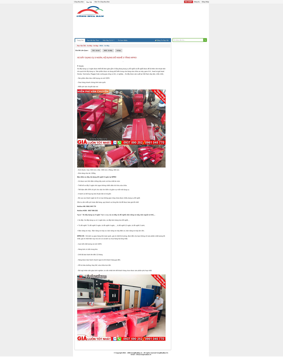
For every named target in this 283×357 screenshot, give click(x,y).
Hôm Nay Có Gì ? (108, 40)
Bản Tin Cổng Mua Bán (102, 2)
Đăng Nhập (205, 2)
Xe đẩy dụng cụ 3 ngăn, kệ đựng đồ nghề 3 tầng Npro (107, 57)
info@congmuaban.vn (143, 354)
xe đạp (119, 50)
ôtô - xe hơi (96, 50)
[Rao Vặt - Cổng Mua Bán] (90, 17)
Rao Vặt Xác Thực (93, 40)
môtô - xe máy (108, 50)
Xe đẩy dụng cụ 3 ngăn (85, 69)
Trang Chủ (80, 40)
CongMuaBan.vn (136, 353)
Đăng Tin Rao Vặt (162, 40)
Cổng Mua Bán (79, 2)
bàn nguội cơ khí (147, 215)
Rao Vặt (89, 2)
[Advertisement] (160, 21)
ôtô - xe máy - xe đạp (90, 46)
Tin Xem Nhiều (122, 40)
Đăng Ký (197, 2)
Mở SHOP (188, 2)
